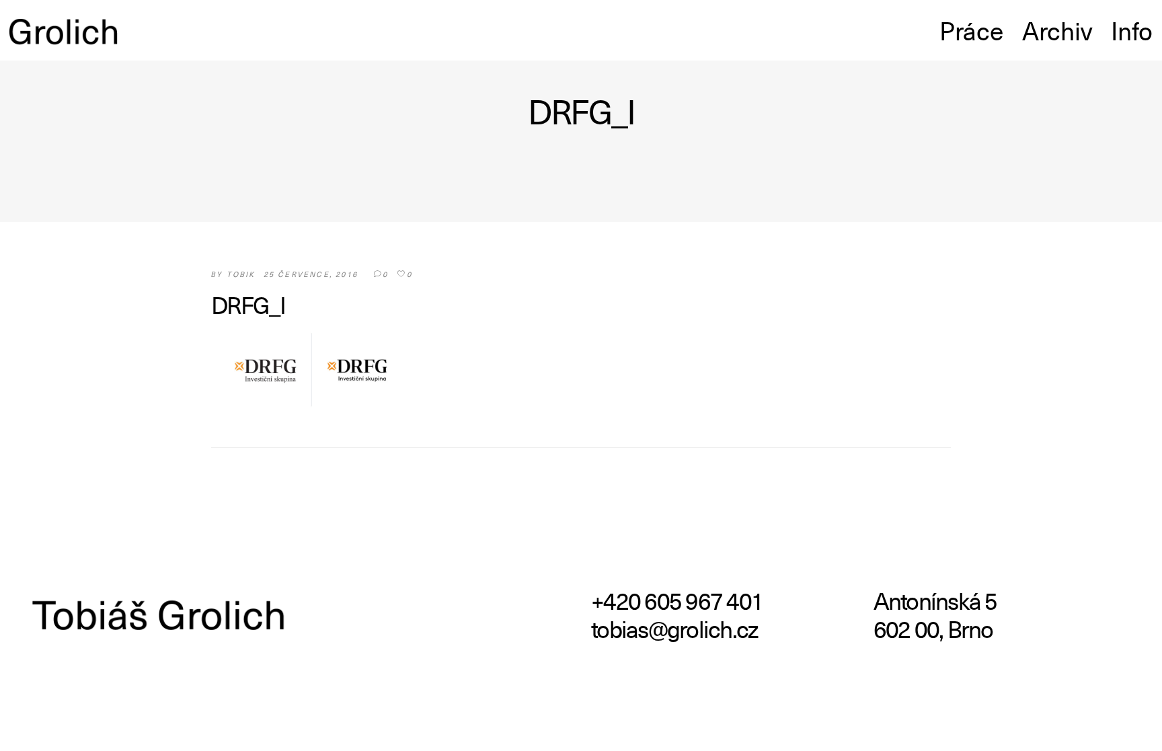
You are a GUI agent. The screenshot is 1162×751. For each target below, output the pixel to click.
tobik (241, 274)
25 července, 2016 (311, 274)
